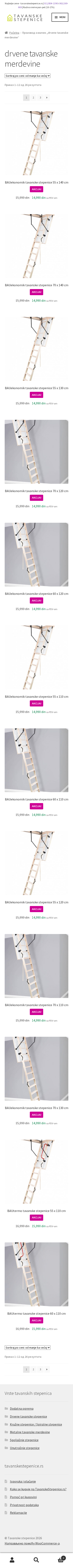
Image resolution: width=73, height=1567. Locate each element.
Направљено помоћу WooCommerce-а (32, 1543)
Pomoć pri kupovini (23, 1497)
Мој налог (12, 1560)
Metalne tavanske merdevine (30, 1432)
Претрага (36, 1560)
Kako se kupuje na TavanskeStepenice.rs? (38, 1489)
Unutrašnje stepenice (25, 1448)
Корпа (56, 1556)
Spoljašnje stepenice (24, 1440)
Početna (14, 33)
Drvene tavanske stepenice (28, 1416)
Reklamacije (18, 1513)
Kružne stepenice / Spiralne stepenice (36, 1424)
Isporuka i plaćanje (23, 1481)
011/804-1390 (51, 3)
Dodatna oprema (21, 1408)
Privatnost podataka (24, 1505)
